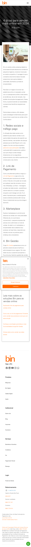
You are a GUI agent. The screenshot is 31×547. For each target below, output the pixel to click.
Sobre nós (8, 413)
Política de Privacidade (7, 527)
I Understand (15, 286)
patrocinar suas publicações (11, 148)
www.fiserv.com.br (7, 518)
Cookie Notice (6, 277)
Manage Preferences (15, 282)
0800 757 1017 (9, 502)
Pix (6, 455)
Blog (6, 419)
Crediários (8, 450)
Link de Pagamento (8, 176)
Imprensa (7, 424)
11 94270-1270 (12, 490)
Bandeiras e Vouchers (10, 444)
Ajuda (6, 399)
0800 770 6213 (9, 508)
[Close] (28, 259)
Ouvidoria (7, 430)
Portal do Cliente (9, 480)
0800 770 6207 (23, 529)
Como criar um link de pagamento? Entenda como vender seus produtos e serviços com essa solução (15, 316)
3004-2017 (8, 496)
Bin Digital (8, 388)
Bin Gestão (10, 245)
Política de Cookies (19, 527)
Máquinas (7, 382)
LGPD (8, 529)
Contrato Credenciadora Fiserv (9, 519)
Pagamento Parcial (10, 461)
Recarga (7, 466)
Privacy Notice (12, 277)
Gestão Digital (8, 393)
